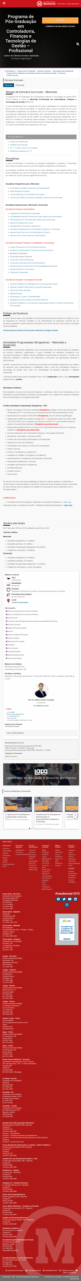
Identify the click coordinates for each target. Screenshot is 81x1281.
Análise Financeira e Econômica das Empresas (28, 247)
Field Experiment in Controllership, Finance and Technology (32, 220)
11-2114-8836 (11, 712)
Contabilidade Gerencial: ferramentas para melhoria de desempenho (36, 216)
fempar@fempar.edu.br (10, 1250)
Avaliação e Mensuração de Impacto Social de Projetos (31, 250)
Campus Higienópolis (20, 602)
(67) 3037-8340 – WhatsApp (12, 1072)
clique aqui (67, 502)
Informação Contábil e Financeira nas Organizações (30, 188)
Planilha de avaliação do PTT (21, 151)
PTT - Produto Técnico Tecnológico (24, 148)
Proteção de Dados (34, 1270)
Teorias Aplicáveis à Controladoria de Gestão (27, 194)
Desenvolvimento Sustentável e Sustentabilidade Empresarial (33, 266)
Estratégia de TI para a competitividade (25, 297)
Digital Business (16, 293)
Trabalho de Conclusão (19, 145)
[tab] (41, 732)
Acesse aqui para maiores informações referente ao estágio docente (30, 330)
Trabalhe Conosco (68, 1270)
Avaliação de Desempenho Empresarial (25, 213)
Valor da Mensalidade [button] (15, 733)
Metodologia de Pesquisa (20, 191)
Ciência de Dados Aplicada (20, 290)
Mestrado (8, 85)
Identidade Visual (51, 1270)
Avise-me (60, 20)
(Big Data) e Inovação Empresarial (30, 287)
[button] (29, 828)
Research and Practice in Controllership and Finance (30, 232)
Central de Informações (15, 1270)
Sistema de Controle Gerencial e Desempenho (28, 235)
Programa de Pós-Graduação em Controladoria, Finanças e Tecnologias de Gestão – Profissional (20, 33)
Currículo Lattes (42, 706)
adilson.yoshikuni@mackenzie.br (16, 714)
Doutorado (20, 85)
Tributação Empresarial (19, 272)
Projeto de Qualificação (19, 142)
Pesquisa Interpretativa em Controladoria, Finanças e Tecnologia (35, 229)
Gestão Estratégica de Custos (21, 223)
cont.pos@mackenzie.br (14, 716)
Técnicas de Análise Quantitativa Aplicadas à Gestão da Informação (36, 198)
